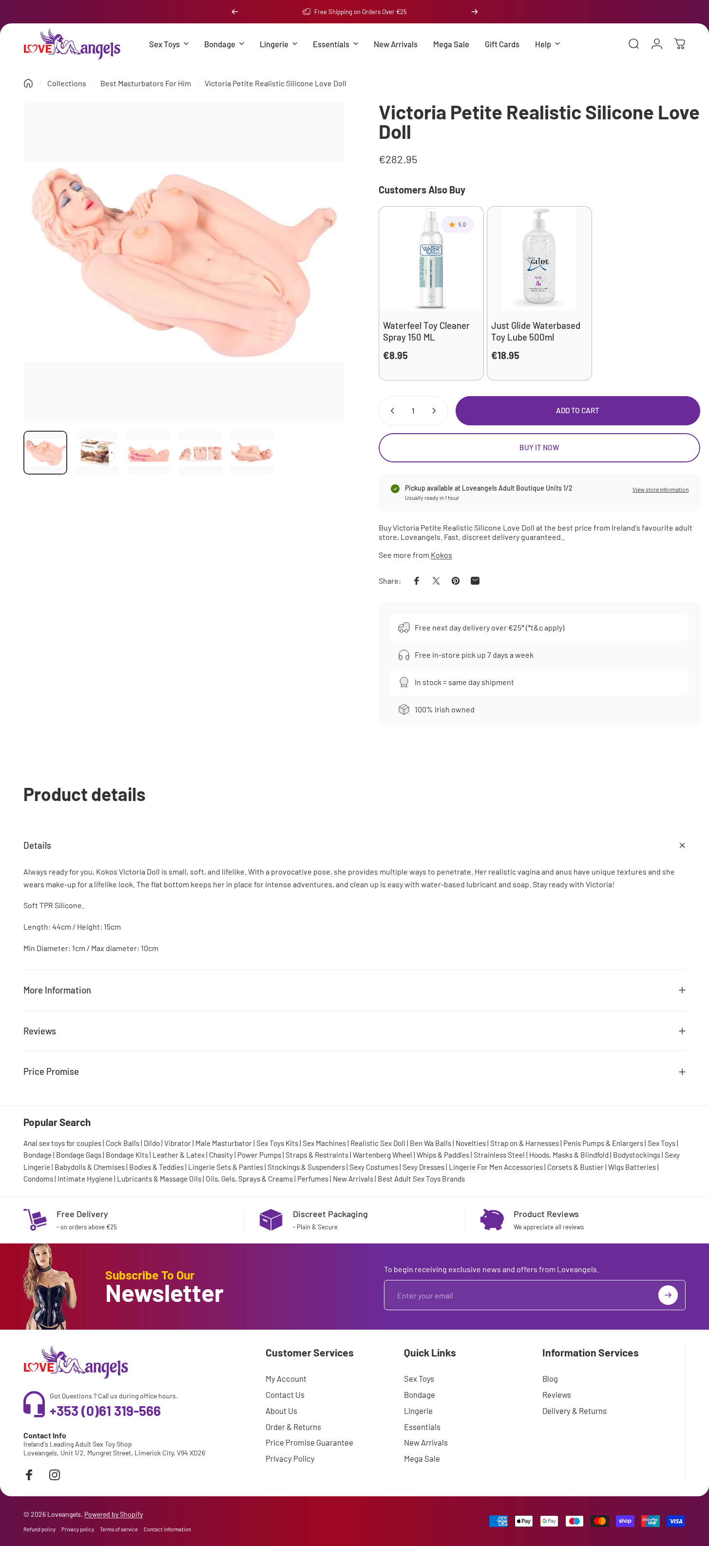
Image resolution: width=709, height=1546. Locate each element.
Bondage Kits (127, 1154)
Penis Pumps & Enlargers (603, 1143)
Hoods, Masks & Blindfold (569, 1154)
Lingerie (418, 1410)
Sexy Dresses (423, 1167)
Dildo (152, 1143)
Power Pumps (259, 1154)
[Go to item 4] (200, 453)
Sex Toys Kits (277, 1143)
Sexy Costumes (373, 1167)
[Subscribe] (668, 1295)
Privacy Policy (290, 1458)
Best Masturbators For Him (145, 83)
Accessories (523, 1167)
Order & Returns (293, 1426)
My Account (286, 1378)
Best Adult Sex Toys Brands (421, 1178)
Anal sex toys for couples (62, 1143)
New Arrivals (353, 1178)
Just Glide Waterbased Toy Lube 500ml (535, 331)
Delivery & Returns (574, 1410)
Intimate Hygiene (85, 1178)
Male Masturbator (223, 1143)
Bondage (37, 1154)
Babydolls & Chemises (90, 1167)
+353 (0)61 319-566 (105, 1410)
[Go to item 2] (97, 453)
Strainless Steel (499, 1154)
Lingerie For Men (475, 1167)
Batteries (640, 1167)
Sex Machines (324, 1143)
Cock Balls (122, 1143)
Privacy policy (77, 1529)
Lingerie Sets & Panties (225, 1167)
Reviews (556, 1394)
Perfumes (312, 1178)
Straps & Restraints (317, 1154)
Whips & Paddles (443, 1154)
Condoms (38, 1178)
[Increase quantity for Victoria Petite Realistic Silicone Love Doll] (436, 411)
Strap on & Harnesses (524, 1143)
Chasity (221, 1154)
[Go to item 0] (45, 453)
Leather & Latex (179, 1154)
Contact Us (285, 1394)
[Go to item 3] (149, 453)
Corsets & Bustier (575, 1167)
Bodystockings (636, 1154)
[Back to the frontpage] (28, 83)
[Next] (474, 11)
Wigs (616, 1167)
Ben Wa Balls (430, 1143)
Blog (550, 1378)
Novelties (471, 1143)
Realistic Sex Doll (377, 1143)
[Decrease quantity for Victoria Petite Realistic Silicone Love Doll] (390, 411)
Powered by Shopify (113, 1514)
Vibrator (177, 1143)
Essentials (422, 1426)
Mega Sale (422, 1458)
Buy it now (539, 447)
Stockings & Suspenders (306, 1167)
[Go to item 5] (252, 453)
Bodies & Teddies (156, 1167)
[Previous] (235, 11)
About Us (281, 1410)
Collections (66, 83)
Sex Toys (661, 1143)
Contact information (167, 1529)
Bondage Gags (78, 1154)
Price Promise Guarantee (309, 1442)
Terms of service (119, 1529)
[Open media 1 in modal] (184, 262)
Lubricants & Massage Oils (159, 1178)
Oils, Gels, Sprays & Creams (249, 1178)
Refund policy (39, 1529)
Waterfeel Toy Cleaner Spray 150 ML (426, 331)
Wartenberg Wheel (382, 1154)
